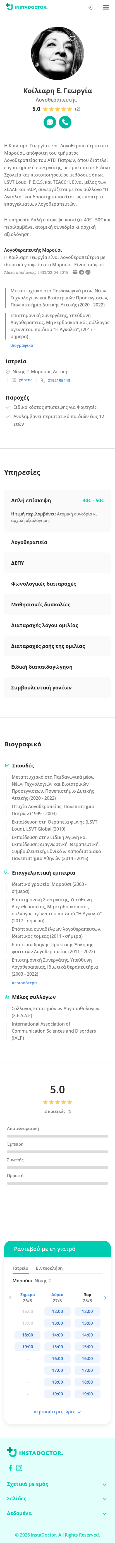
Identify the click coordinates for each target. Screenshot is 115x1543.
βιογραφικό (21, 345)
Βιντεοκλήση (49, 1268)
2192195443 (59, 380)
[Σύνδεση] (90, 7)
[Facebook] (10, 1467)
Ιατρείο (20, 1268)
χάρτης (25, 379)
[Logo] (26, 8)
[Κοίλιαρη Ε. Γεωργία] (75, 273)
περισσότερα (24, 982)
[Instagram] (19, 1468)
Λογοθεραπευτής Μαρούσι (33, 250)
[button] (104, 1297)
